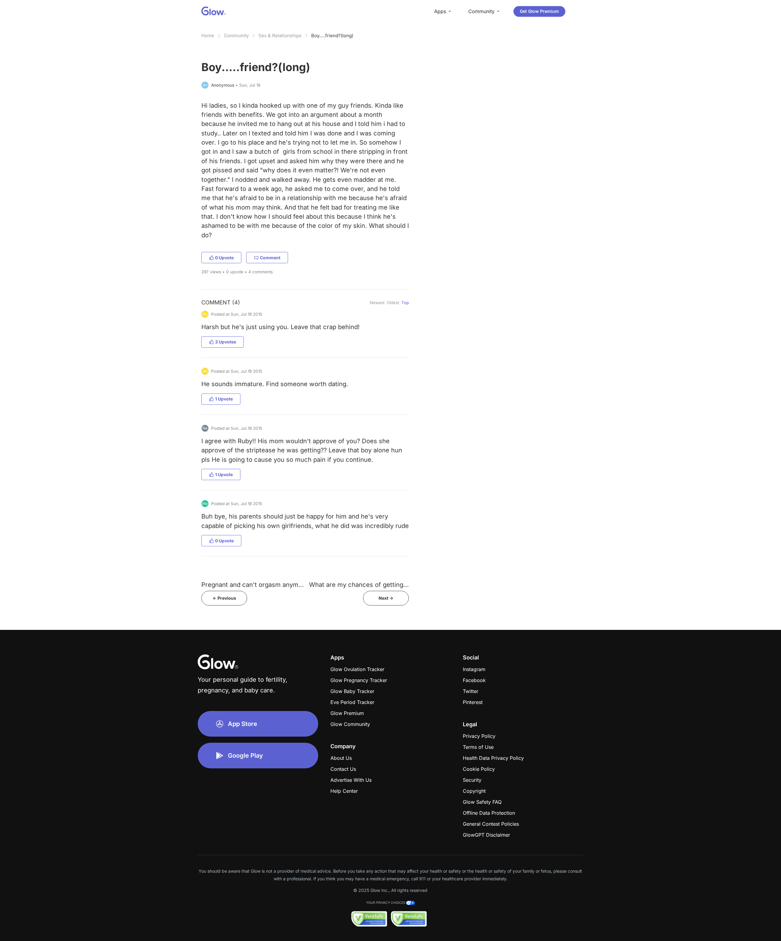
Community (236, 35)
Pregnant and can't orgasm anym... (252, 584)
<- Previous (224, 598)
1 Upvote (224, 398)
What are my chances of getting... (359, 584)
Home (207, 35)
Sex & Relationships (279, 35)
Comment (270, 257)
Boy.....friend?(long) (332, 35)
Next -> (386, 598)
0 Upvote (224, 257)
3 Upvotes (225, 341)
